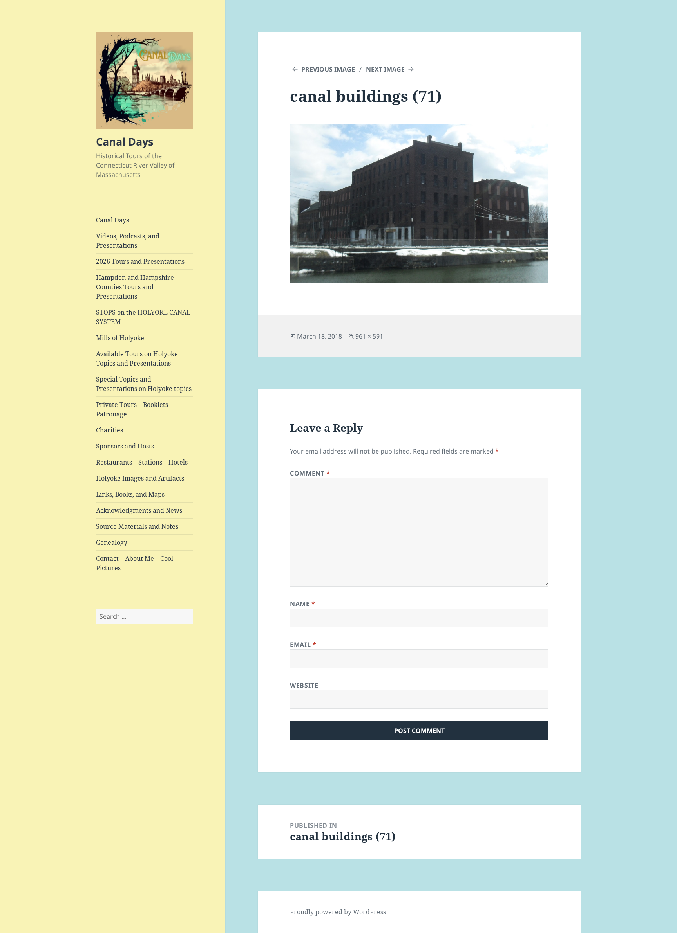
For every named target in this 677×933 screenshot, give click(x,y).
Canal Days (124, 141)
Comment (310, 473)
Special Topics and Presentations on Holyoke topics (144, 384)
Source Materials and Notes (137, 526)
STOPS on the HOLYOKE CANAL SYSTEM (143, 317)
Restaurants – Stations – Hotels (142, 462)
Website (304, 685)
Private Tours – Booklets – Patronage (134, 409)
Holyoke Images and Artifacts (140, 478)
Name (302, 604)
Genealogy (111, 542)
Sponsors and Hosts (125, 446)
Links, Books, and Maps (130, 494)
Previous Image (328, 69)
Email (303, 644)
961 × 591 (369, 336)
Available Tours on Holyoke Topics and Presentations (137, 358)
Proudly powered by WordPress (338, 912)
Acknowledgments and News (139, 510)
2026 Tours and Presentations (140, 261)
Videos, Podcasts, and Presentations (127, 241)
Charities (109, 430)
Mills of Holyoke (120, 337)
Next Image (385, 69)
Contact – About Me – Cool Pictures (134, 563)
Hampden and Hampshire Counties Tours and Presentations (135, 287)
